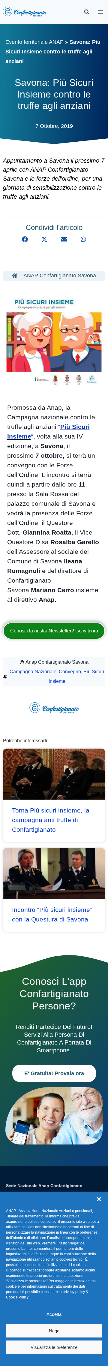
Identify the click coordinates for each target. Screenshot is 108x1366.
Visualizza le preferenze (54, 1347)
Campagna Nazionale (33, 671)
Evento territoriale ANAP (34, 42)
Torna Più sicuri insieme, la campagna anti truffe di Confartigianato (50, 820)
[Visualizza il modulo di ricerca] (86, 12)
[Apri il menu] (100, 12)
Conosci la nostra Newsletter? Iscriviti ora (54, 630)
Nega (54, 1330)
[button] (99, 1199)
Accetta (54, 1314)
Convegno (70, 671)
